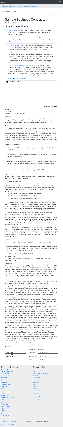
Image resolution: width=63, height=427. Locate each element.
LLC (2, 392)
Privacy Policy (16, 425)
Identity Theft (36, 379)
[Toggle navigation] (59, 2)
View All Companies (38, 400)
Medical (35, 386)
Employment (4, 381)
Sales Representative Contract (16, 65)
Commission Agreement (15, 45)
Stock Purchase (5, 415)
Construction (5, 375)
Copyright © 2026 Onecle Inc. (10, 421)
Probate (35, 388)
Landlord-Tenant (37, 381)
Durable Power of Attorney (40, 373)
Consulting (4, 377)
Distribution (4, 379)
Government (36, 377)
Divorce (35, 370)
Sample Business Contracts (14, 6)
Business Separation (7, 371)
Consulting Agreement (14, 38)
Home (3, 6)
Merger (3, 399)
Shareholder (4, 414)
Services (3, 410)
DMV (34, 371)
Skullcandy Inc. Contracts (31, 6)
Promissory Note (6, 406)
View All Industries (38, 398)
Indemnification (5, 384)
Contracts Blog (37, 393)
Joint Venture (5, 386)
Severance (4, 412)
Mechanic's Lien (37, 384)
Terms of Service (6, 425)
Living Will (36, 382)
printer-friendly (54, 15)
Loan (2, 393)
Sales (2, 408)
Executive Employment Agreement (18, 53)
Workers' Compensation (40, 390)
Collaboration (5, 373)
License (3, 390)
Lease (3, 388)
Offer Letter (4, 403)
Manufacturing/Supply (7, 397)
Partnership (4, 404)
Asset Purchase (5, 370)
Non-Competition (6, 401)
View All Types (37, 396)
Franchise (4, 382)
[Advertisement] (31, 94)
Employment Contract (14, 30)
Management (5, 395)
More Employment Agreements (17, 78)
